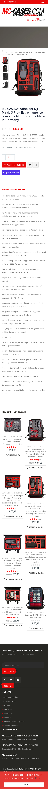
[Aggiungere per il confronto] (36, 164)
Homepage (3, 51)
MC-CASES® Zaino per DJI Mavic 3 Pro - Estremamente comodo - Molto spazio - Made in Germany (23, 114)
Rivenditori (7, 717)
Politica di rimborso (10, 725)
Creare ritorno (8, 709)
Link (42, 2)
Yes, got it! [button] (24, 785)
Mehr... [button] (38, 778)
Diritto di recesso (9, 701)
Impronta (6, 705)
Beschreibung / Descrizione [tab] (13, 189)
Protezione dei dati (10, 697)
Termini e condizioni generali (14, 721)
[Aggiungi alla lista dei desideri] (29, 164)
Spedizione (7, 713)
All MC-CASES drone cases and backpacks (16, 437)
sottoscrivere (9, 671)
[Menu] (28, 20)
